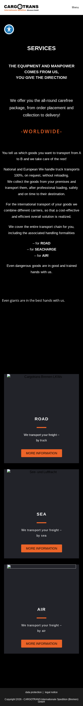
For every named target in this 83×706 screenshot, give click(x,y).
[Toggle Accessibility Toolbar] (9, 29)
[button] (41, 329)
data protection (33, 692)
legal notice (51, 692)
